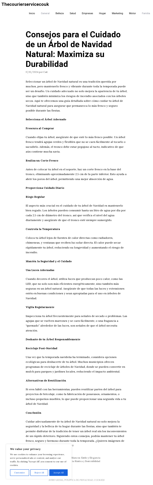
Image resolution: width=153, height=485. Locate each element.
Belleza (60, 13)
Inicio (32, 13)
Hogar (102, 13)
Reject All (39, 472)
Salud (73, 13)
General (45, 13)
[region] (39, 461)
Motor (132, 13)
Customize (19, 472)
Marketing (117, 13)
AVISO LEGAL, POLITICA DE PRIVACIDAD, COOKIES (76, 480)
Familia (146, 13)
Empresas (87, 13)
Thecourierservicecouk (25, 4)
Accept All (58, 472)
